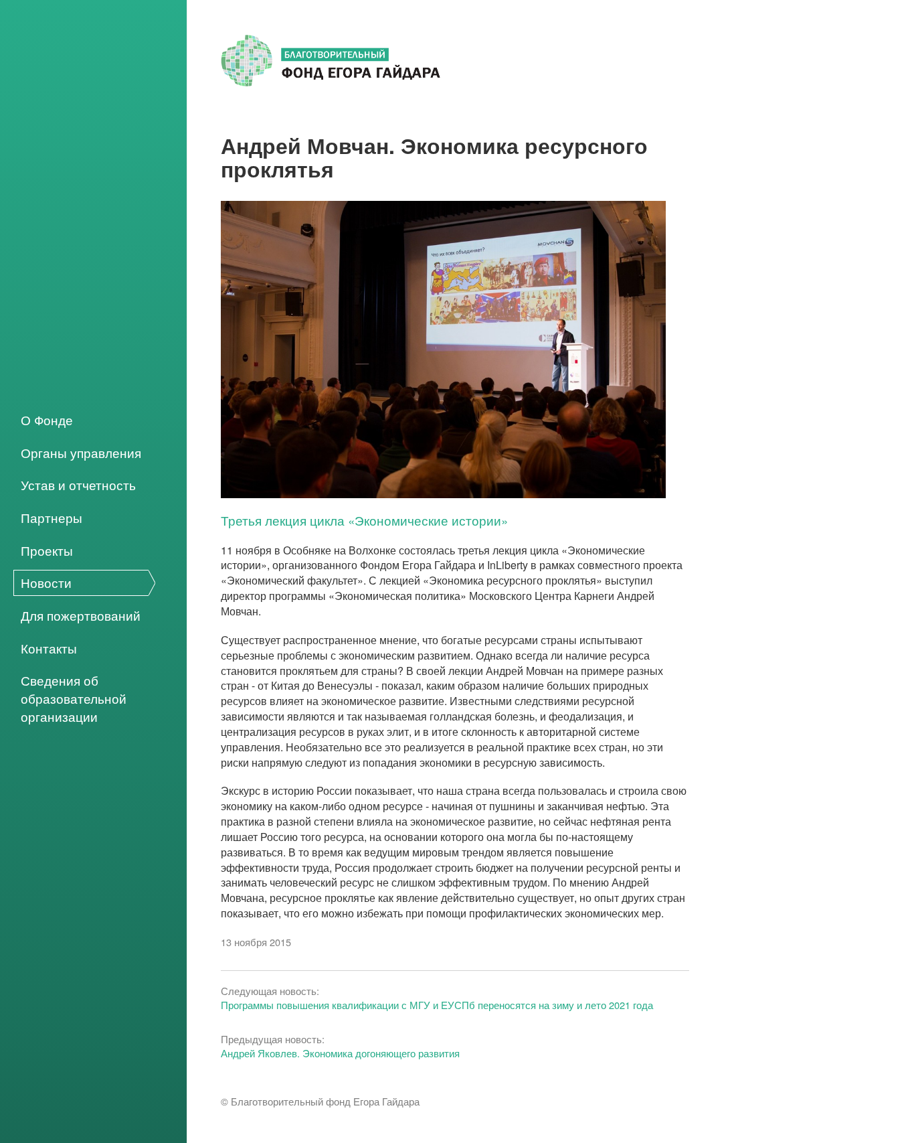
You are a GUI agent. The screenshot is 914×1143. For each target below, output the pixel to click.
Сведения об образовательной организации (73, 698)
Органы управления (81, 452)
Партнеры (51, 517)
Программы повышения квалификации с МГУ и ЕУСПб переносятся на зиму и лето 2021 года (437, 1005)
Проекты (47, 549)
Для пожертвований (81, 615)
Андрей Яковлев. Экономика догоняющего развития (340, 1053)
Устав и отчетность (78, 484)
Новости (46, 582)
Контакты (49, 647)
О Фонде (47, 420)
